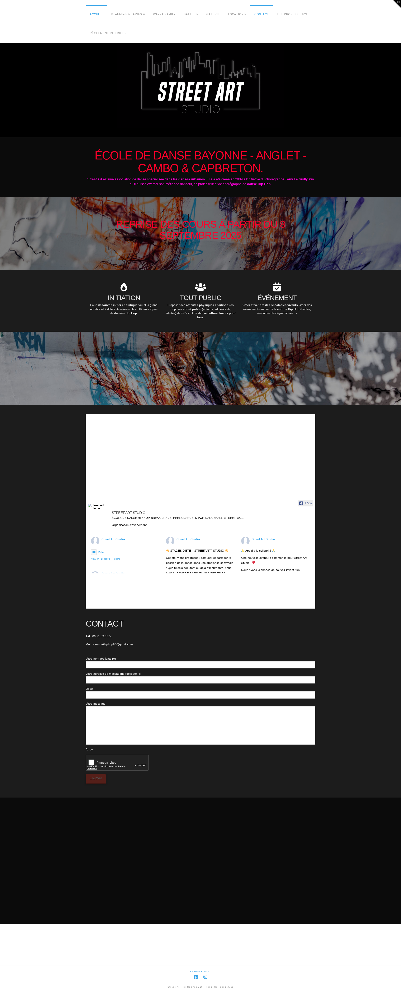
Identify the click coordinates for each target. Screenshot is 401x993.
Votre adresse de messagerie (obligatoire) (113, 673)
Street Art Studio (113, 539)
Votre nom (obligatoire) (101, 658)
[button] (397, 4)
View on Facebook (100, 559)
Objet (89, 688)
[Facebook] (196, 977)
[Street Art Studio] (98, 506)
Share (117, 559)
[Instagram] (205, 977)
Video (101, 552)
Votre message (95, 703)
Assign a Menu (201, 971)
